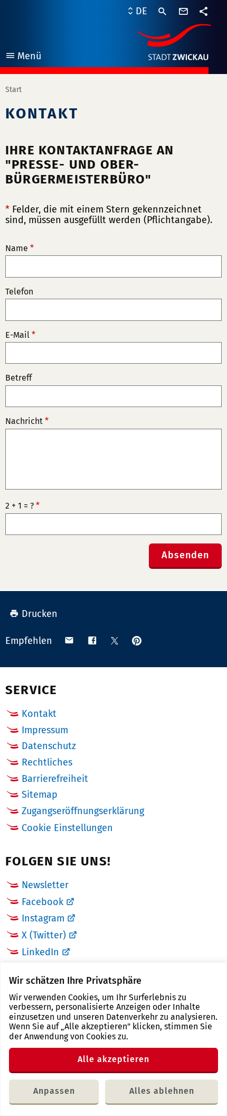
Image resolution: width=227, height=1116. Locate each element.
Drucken (40, 614)
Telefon (19, 292)
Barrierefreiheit (55, 779)
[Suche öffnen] (163, 12)
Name (19, 248)
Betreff (18, 378)
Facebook (42, 902)
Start (13, 89)
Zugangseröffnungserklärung (83, 811)
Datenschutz (49, 746)
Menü (23, 57)
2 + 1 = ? (22, 506)
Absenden (185, 555)
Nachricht (27, 421)
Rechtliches (47, 762)
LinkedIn (40, 952)
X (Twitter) (44, 935)
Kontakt (39, 714)
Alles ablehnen (161, 1091)
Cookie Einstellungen (67, 828)
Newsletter (45, 885)
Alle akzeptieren (113, 1059)
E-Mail (20, 335)
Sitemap (40, 794)
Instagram (43, 918)
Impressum (45, 730)
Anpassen (54, 1091)
